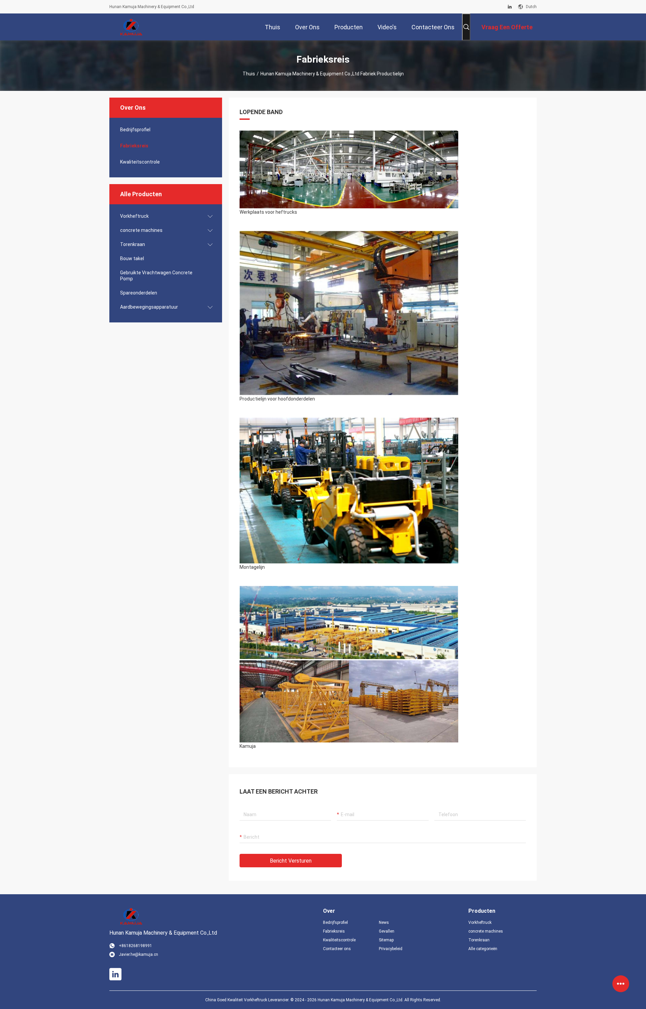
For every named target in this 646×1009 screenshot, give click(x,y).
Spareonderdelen (138, 292)
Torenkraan (132, 244)
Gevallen (386, 931)
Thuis (249, 73)
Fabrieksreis (134, 145)
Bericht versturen (291, 861)
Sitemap (386, 940)
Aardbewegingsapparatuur (149, 307)
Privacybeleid (390, 948)
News (384, 922)
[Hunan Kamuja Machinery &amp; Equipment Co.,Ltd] (131, 27)
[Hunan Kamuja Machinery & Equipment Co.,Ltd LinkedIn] (509, 6)
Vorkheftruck (134, 216)
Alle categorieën (482, 948)
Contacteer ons (337, 948)
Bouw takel (132, 258)
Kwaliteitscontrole (140, 162)
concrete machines (141, 230)
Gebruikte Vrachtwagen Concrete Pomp (156, 275)
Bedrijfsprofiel (135, 129)
